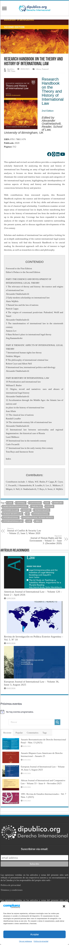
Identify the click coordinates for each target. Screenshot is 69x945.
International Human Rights (38, 517)
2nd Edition (48, 110)
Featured (45, 69)
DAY (47, 503)
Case (10, 503)
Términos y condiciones (11, 890)
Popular (19, 732)
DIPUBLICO (37, 506)
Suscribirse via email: (34, 849)
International (10, 517)
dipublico (10, 69)
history (26, 510)
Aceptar (34, 934)
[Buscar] (57, 722)
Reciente (7, 732)
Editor (49, 506)
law (29, 521)
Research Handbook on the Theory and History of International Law (52, 91)
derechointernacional (15, 506)
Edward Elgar (10, 510)
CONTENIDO (35, 503)
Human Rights (42, 510)
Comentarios (32, 732)
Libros (38, 69)
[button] (64, 906)
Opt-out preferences (25, 941)
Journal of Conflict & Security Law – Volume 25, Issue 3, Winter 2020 (24, 531)
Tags (45, 732)
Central (21, 503)
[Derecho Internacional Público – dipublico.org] (34, 8)
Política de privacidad (41, 941)
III (28, 514)
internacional (40, 514)
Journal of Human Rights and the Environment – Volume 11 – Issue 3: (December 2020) (46, 540)
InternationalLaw (12, 521)
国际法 (38, 521)
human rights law (12, 514)
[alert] (34, 712)
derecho (58, 503)
